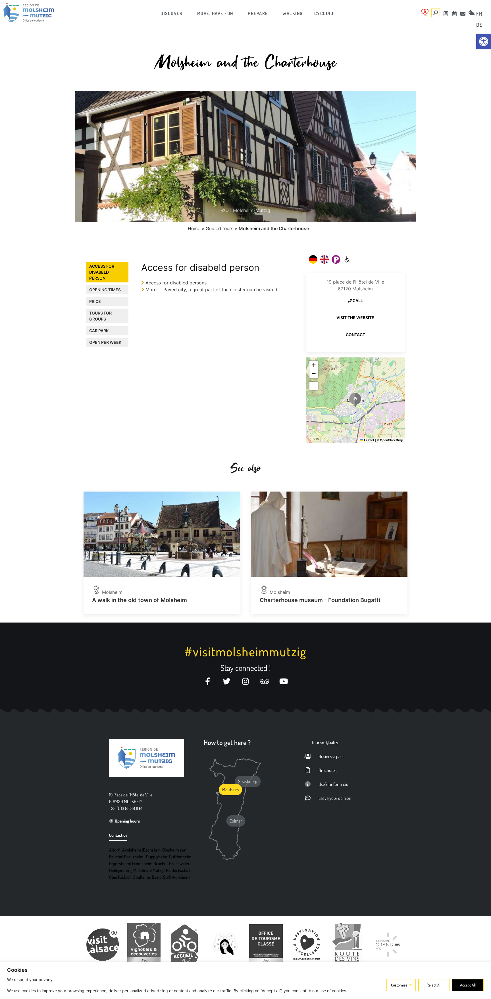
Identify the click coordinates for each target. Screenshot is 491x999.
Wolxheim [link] (181, 877)
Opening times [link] (105, 289)
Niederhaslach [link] (179, 870)
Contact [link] (355, 334)
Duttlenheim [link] (180, 856)
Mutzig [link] (158, 870)
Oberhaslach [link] (120, 877)
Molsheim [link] (142, 870)
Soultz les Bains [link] (147, 877)
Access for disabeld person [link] (101, 272)
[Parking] (336, 259)
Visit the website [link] (355, 317)
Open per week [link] (105, 342)
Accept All (468, 985)
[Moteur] (347, 259)
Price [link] (95, 301)
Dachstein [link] (152, 850)
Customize (399, 985)
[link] (483, 41)
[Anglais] (324, 259)
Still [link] (166, 877)
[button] (355, 400)
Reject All (433, 985)
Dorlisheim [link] (133, 856)
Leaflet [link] (368, 440)
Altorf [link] (114, 850)
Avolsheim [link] (131, 850)
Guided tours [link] (219, 228)
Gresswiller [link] (179, 863)
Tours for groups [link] (100, 316)
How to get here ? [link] (227, 742)
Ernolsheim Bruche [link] (149, 863)
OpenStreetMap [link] (391, 440)
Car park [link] (99, 330)
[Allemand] (313, 259)
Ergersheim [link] (119, 863)
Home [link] (194, 228)
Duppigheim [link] (156, 856)
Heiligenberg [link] (120, 870)
